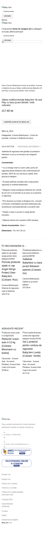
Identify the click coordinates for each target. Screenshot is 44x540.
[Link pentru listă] (22, 433)
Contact (5, 511)
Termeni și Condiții (9, 488)
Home (4, 85)
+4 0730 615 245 (8, 1)
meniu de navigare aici (22, 29)
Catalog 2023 (7, 499)
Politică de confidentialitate (12, 492)
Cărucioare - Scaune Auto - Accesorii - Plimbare (10, 361)
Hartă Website (7, 504)
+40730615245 (8, 4)
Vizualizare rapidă (4, 304)
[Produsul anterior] (3, 95)
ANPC (4, 515)
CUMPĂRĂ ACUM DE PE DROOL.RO (16, 122)
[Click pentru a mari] (5, 77)
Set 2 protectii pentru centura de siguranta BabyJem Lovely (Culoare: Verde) (32, 348)
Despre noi (6, 479)
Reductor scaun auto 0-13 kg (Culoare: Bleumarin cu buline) (10, 345)
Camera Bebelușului (13, 85)
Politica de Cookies (9, 484)
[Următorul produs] (7, 95)
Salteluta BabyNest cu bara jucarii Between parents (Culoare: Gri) (32, 266)
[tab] (8, 146)
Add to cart (4, 298)
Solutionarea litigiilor (10, 520)
